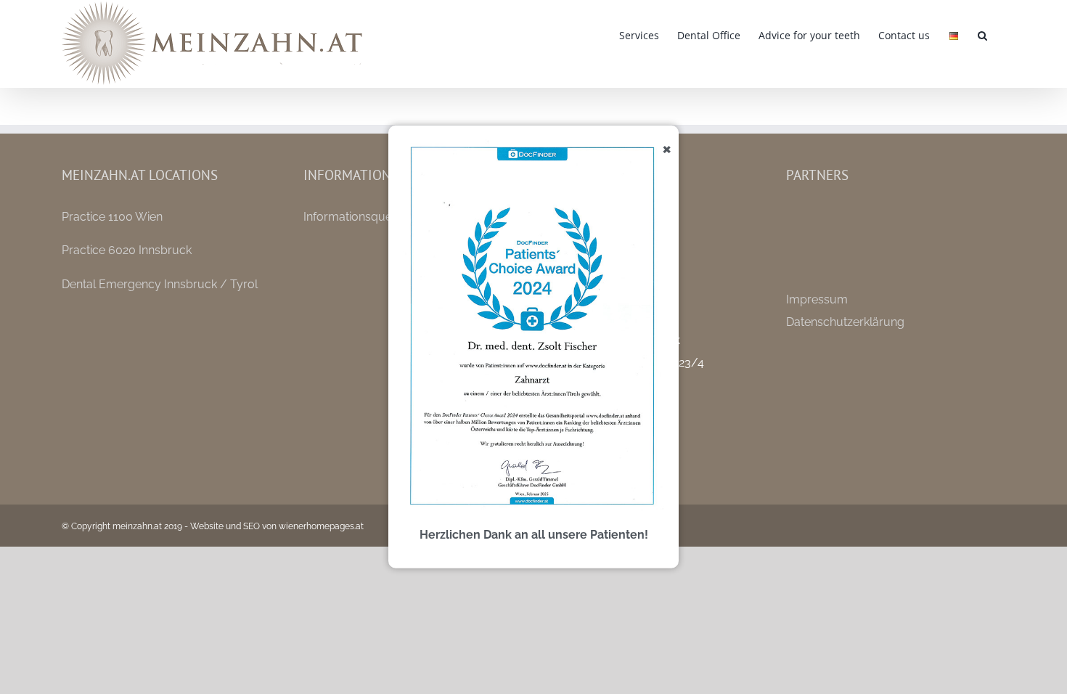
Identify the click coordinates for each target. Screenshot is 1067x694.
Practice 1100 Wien (112, 217)
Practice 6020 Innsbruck (127, 250)
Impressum (817, 299)
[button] (982, 34)
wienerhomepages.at (321, 526)
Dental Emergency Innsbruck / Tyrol (160, 284)
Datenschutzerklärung (845, 322)
